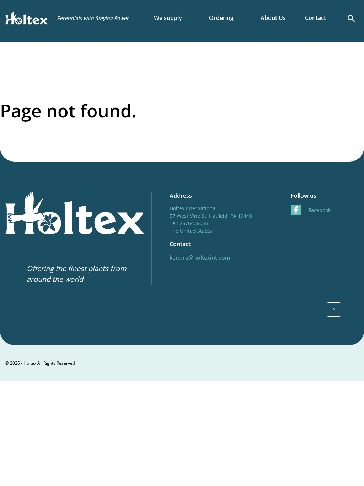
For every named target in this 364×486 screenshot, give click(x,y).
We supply (168, 18)
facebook (320, 210)
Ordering (221, 18)
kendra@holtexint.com (200, 258)
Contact (315, 18)
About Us (273, 18)
